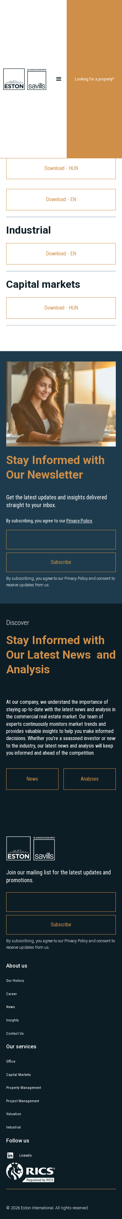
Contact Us (15, 1061)
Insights (12, 1048)
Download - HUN (61, 196)
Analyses (90, 806)
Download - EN (61, 227)
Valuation (13, 1142)
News (32, 806)
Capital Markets (18, 1102)
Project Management (22, 1129)
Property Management (23, 1115)
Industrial (13, 1155)
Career (11, 1021)
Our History (15, 1008)
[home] (27, 79)
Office (10, 1089)
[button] (59, 79)
